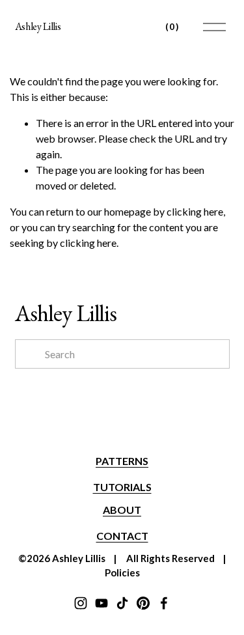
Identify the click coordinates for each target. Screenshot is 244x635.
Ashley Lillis (38, 26)
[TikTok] (122, 603)
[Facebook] (163, 603)
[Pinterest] (143, 603)
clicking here (195, 211)
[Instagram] (80, 603)
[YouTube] (101, 603)
